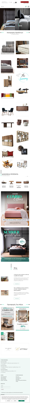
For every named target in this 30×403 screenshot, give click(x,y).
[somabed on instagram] (10, 2)
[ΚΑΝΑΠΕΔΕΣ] (7, 45)
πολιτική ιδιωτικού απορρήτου (18, 392)
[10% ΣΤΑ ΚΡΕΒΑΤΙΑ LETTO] (22, 318)
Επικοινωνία (17, 376)
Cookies (17, 381)
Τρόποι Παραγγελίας (4, 376)
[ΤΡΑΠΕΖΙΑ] (7, 125)
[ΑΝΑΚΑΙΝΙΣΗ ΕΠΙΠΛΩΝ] (7, 153)
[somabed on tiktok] (11, 2)
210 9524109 (3, 372)
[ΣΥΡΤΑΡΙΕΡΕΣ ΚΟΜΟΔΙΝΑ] (7, 81)
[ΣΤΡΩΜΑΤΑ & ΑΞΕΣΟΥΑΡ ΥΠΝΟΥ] (22, 45)
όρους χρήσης (9, 392)
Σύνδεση (24, 3)
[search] (2, 6)
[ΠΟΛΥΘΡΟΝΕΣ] (22, 121)
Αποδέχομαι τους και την (12, 392)
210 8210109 (3, 364)
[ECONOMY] (22, 77)
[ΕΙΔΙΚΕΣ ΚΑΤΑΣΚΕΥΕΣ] (7, 163)
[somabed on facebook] (8, 2)
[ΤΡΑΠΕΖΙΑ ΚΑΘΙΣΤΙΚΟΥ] (22, 92)
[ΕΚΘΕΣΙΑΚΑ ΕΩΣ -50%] (7, 336)
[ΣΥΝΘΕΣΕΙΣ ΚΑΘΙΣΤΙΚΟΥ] (22, 62)
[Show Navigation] (28, 6)
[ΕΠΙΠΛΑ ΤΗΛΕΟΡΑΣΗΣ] (7, 96)
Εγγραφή (27, 3)
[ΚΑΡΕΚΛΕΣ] (7, 111)
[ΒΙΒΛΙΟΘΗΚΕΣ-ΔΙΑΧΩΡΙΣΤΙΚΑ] (22, 136)
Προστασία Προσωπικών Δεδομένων (21, 380)
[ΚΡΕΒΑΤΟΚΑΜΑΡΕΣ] (7, 64)
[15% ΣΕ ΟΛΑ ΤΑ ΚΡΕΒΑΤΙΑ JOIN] (7, 318)
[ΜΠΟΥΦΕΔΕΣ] (22, 106)
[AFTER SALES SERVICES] (22, 163)
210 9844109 (3, 368)
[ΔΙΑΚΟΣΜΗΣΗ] (22, 151)
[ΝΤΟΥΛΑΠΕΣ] (7, 140)
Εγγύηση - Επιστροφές (4, 380)
